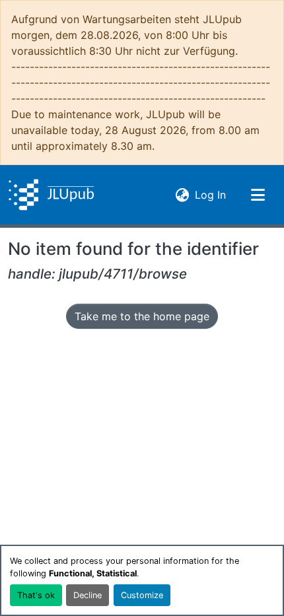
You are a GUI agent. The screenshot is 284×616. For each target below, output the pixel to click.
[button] (51, 194)
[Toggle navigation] (257, 194)
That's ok (36, 595)
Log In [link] (210, 194)
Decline (87, 595)
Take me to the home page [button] (142, 316)
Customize (142, 595)
